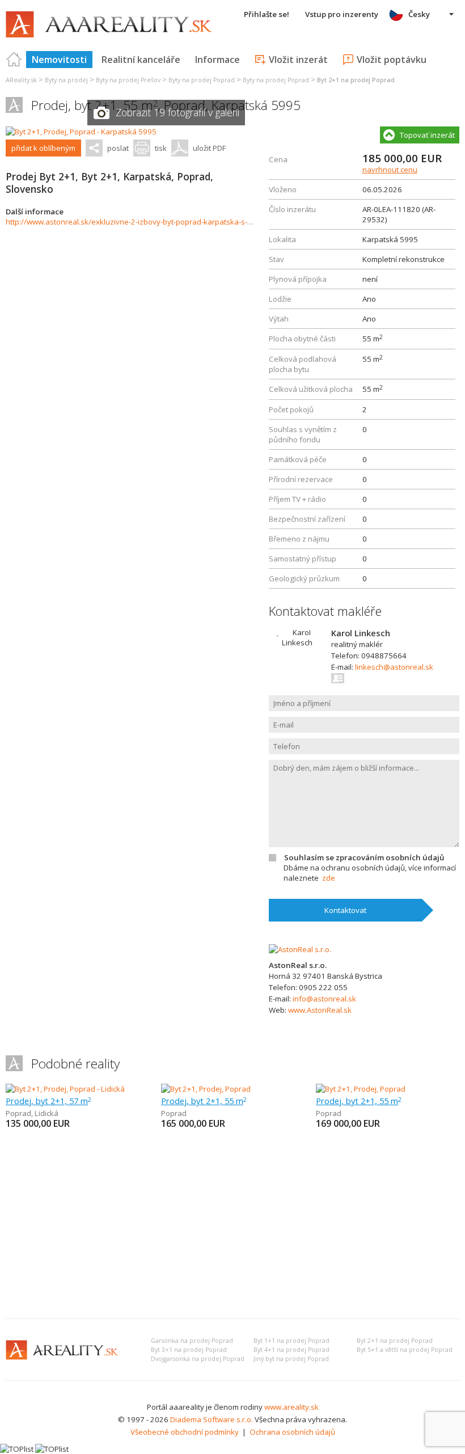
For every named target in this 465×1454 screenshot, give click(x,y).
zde (328, 878)
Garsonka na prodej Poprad (192, 1341)
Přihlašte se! (266, 14)
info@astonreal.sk (324, 999)
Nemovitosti (59, 59)
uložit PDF (209, 148)
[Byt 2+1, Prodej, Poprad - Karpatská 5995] (81, 131)
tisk (161, 148)
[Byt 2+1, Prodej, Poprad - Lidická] (65, 1089)
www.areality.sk (291, 1407)
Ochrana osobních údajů (292, 1432)
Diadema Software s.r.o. (211, 1419)
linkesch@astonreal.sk (394, 667)
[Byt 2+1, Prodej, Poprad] (206, 1089)
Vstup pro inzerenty (341, 14)
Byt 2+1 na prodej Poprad (395, 1341)
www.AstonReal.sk (320, 1010)
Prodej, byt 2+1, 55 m (204, 1100)
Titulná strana (14, 59)
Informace (217, 59)
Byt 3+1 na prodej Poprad (189, 1350)
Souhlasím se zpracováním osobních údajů (364, 857)
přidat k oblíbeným (43, 148)
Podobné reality (75, 1063)
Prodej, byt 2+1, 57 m (48, 1100)
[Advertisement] (232, 1225)
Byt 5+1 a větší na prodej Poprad (405, 1350)
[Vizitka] (338, 678)
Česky (419, 14)
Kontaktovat (345, 910)
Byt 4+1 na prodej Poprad (291, 1350)
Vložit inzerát (298, 59)
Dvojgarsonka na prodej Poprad (197, 1359)
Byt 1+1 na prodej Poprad (291, 1341)
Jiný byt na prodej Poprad (291, 1359)
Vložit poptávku (391, 59)
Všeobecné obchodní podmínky (184, 1432)
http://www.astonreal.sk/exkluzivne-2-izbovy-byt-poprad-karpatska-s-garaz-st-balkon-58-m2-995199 (181, 222)
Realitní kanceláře (141, 59)
